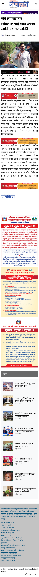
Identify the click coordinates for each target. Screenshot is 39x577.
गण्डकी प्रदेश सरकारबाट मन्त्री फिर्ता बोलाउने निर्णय (25, 415)
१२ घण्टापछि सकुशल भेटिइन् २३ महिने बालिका (25, 475)
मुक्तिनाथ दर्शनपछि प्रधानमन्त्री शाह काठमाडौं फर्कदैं (25, 490)
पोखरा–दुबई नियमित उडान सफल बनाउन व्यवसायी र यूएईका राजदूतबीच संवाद (24, 401)
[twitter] (30, 574)
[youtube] (35, 574)
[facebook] (26, 574)
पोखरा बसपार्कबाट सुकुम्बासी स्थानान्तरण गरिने (25, 385)
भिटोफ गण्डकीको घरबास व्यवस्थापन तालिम (24, 445)
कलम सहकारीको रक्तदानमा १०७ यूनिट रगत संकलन (25, 460)
